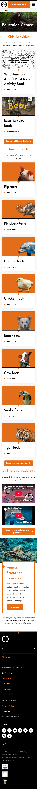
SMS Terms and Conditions (11, 717)
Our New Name (7, 673)
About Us (6, 657)
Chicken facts (14, 298)
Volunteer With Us (8, 695)
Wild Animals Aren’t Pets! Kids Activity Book (17, 79)
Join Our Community (9, 700)
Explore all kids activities (17, 141)
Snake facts (13, 410)
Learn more (14, 607)
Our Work (6, 679)
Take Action (6, 684)
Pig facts (10, 187)
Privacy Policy (8, 706)
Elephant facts (15, 224)
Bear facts (12, 336)
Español (4, 744)
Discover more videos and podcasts (17, 531)
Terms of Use (6, 711)
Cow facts (11, 373)
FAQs (4, 662)
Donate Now (6, 689)
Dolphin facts (14, 261)
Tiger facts (12, 448)
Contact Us (6, 649)
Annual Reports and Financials (12, 667)
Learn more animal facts (17, 463)
